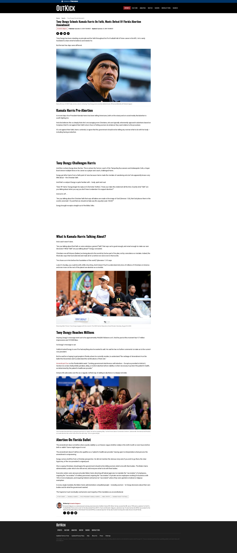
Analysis (143, 8)
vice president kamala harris (90, 496)
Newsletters (166, 8)
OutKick (66, 8)
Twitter (61, 33)
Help (88, 536)
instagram (68, 512)
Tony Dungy (61, 496)
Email (64, 33)
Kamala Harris (73, 496)
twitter (72, 512)
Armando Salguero (62, 28)
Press (101, 536)
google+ (64, 512)
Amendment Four (62, 363)
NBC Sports (106, 496)
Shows (157, 8)
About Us (94, 536)
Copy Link (68, 33)
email (75, 512)
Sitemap (108, 536)
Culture (135, 8)
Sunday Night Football (120, 496)
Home (58, 18)
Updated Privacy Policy (78, 536)
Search (175, 8)
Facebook (57, 33)
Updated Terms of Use (62, 536)
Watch (150, 8)
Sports (127, 8)
